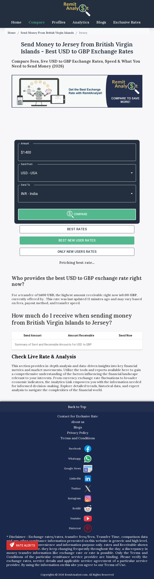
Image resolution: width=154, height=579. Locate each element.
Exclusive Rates (127, 22)
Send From (26, 164)
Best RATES (77, 229)
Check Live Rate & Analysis (44, 357)
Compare (37, 22)
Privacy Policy (77, 433)
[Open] (132, 173)
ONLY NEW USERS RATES (77, 252)
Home (16, 22)
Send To (25, 184)
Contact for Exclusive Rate (77, 416)
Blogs (101, 22)
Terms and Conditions (78, 438)
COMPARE (80, 214)
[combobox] (71, 173)
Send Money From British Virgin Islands (47, 33)
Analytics (81, 22)
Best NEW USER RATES (77, 240)
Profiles (58, 22)
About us (77, 422)
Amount (25, 143)
